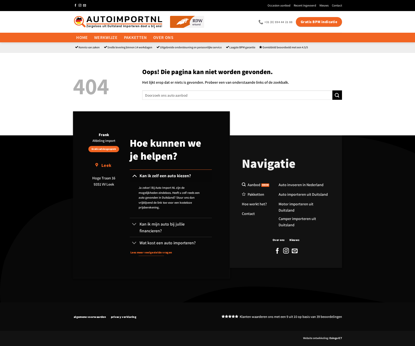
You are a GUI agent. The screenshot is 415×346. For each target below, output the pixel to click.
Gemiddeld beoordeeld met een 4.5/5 (285, 47)
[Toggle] (134, 175)
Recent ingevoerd (305, 5)
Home (82, 37)
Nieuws (324, 5)
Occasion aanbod (279, 5)
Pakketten (135, 37)
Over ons (163, 37)
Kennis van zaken (89, 47)
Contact (337, 5)
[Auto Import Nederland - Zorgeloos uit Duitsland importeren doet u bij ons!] (118, 22)
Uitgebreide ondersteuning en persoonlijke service (191, 47)
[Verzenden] (337, 95)
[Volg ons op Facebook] (75, 5)
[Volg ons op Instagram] (80, 5)
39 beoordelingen (329, 316)
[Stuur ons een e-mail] (84, 5)
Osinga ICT (335, 338)
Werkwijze (105, 37)
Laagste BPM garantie (242, 47)
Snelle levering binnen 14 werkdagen (129, 47)
